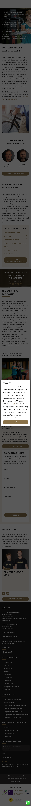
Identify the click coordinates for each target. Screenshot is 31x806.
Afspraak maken (16, 446)
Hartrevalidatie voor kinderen (12, 234)
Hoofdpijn (7, 665)
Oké (15, 422)
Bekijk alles (7, 690)
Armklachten (8, 662)
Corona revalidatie (11, 240)
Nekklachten (7, 674)
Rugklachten (8, 680)
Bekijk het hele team (16, 173)
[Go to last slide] (3, 593)
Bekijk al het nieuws (16, 599)
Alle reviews (7, 757)
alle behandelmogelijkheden (15, 260)
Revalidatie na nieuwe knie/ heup (15, 245)
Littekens (7, 671)
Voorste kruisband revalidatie (11, 252)
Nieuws (7, 569)
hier (14, 404)
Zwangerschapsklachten (11, 687)
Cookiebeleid (7, 736)
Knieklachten (8, 668)
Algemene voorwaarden (11, 730)
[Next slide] (7, 593)
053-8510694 (12, 99)
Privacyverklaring (9, 733)
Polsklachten (8, 677)
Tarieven (6, 727)
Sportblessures (8, 683)
